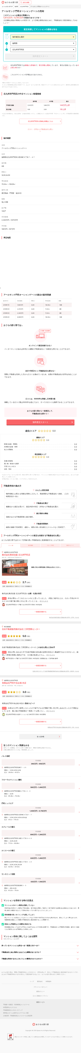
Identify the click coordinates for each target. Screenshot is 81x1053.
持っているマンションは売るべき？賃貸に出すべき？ (21, 945)
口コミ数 (10, 545)
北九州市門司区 (24, 6)
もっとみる (40, 736)
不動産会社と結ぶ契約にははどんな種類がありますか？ (21, 952)
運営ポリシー (40, 991)
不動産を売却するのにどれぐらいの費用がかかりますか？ (22, 959)
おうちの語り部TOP (7, 6)
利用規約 (48, 981)
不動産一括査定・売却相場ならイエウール (16, 1004)
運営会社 (40, 981)
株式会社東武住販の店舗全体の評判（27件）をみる (64, 617)
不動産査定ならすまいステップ (13, 1010)
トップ (32, 981)
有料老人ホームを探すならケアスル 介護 (15, 1013)
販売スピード (70, 545)
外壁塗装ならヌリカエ (10, 1007)
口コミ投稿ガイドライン (40, 996)
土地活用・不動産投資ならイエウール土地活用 (17, 1015)
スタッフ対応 (50, 545)
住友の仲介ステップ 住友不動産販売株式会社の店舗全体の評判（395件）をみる (56, 671)
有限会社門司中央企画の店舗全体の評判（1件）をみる (63, 727)
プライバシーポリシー (40, 987)
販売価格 (30, 545)
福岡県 (16, 6)
